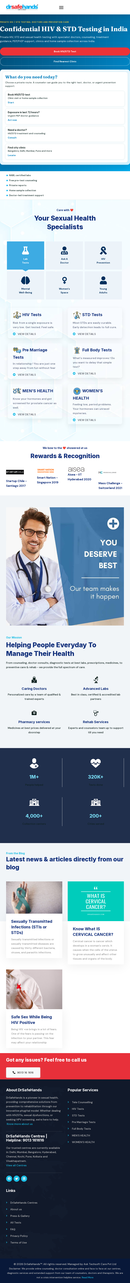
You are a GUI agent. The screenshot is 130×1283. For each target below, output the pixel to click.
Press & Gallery (20, 1216)
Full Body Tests (81, 1128)
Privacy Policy (19, 1236)
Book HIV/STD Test (65, 51)
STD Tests (78, 1115)
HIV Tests (78, 1109)
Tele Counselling (82, 1102)
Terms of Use (18, 1242)
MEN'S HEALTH (81, 1135)
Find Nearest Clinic (65, 61)
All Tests (15, 1222)
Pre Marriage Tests (83, 1122)
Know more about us (20, 1124)
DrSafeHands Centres (23, 1202)
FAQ (12, 1229)
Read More (87, 1277)
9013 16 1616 (25, 1072)
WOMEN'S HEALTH (83, 1142)
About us (16, 1209)
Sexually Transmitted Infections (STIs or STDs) (31, 927)
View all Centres (16, 1165)
